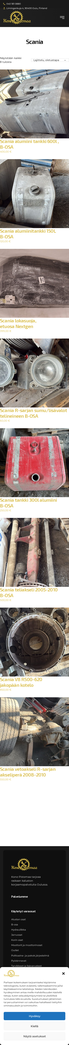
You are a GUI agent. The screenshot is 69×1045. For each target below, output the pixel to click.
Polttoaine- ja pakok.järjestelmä (30, 955)
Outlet (15, 950)
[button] (63, 973)
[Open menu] (62, 17)
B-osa (14, 924)
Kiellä (34, 1026)
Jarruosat (16, 934)
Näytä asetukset (34, 1036)
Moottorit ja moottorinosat (26, 945)
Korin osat (17, 940)
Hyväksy (34, 1016)
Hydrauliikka (18, 929)
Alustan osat (18, 919)
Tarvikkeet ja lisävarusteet (26, 966)
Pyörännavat (18, 960)
